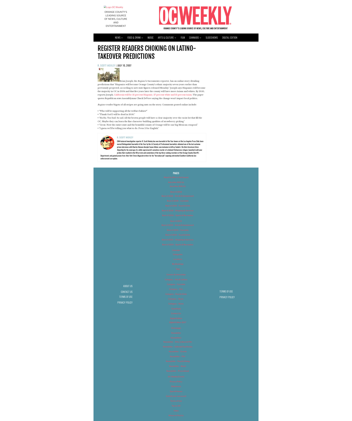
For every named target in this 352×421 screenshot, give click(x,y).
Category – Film (176, 289)
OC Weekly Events (176, 376)
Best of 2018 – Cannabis (178, 201)
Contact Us (127, 292)
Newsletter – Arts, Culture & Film (177, 342)
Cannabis (194, 37)
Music (150, 37)
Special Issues (176, 391)
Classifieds (176, 308)
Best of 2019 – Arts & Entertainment (178, 225)
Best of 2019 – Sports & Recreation (177, 244)
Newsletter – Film (177, 356)
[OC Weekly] (113, 7)
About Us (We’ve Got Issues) (176, 177)
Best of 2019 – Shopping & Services (177, 239)
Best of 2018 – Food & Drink (177, 206)
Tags (178, 269)
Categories (177, 254)
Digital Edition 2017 (177, 322)
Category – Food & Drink (176, 294)
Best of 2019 (176, 221)
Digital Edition (229, 37)
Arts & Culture (166, 37)
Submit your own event (176, 396)
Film (183, 37)
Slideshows (212, 37)
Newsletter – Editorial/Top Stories (177, 346)
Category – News (176, 303)
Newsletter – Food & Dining (178, 361)
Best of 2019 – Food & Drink (177, 235)
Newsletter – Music (177, 366)
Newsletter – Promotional (177, 371)
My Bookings (177, 264)
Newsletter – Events (178, 351)
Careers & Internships (176, 274)
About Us (128, 286)
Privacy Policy (125, 302)
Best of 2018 (176, 192)
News (117, 37)
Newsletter (176, 333)
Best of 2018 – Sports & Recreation (177, 215)
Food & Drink (134, 37)
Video (176, 410)
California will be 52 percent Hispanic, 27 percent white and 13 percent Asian (153, 95)
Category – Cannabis (176, 284)
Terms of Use (126, 296)
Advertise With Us (176, 182)
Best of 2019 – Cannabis (178, 230)
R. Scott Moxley (107, 65)
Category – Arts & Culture (176, 279)
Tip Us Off (176, 406)
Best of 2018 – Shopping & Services (177, 210)
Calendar (176, 250)
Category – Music (176, 299)
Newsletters (176, 338)
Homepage (176, 328)
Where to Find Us (176, 415)
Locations (177, 259)
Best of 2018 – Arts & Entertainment (178, 196)
